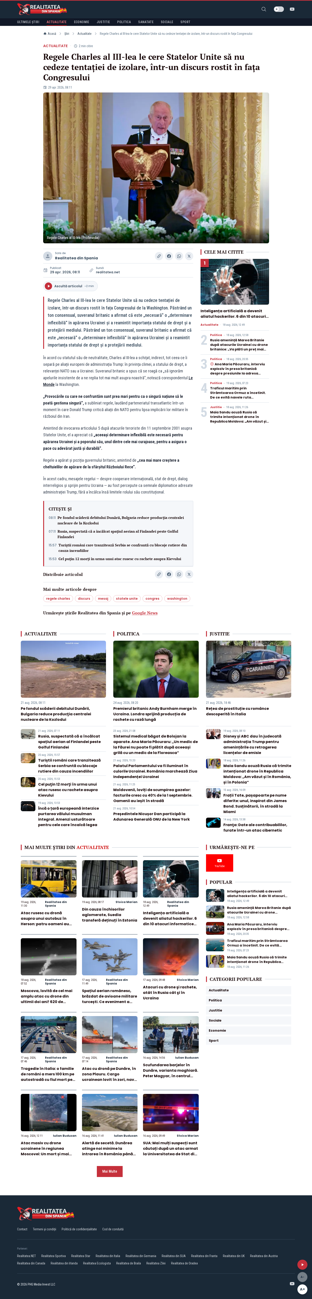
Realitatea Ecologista (97, 1263)
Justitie (216, 407)
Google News (145, 613)
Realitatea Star (80, 1256)
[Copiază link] (159, 256)
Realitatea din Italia (108, 1256)
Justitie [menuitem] (103, 22)
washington (177, 598)
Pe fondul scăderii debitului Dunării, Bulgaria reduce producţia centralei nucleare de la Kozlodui (121, 520)
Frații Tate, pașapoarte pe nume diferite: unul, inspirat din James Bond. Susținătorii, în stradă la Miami (255, 803)
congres (152, 598)
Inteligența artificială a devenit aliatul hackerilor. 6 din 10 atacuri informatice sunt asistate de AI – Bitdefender (233, 319)
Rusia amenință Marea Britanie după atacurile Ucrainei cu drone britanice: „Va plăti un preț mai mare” (239, 347)
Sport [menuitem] (185, 22)
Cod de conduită (113, 1229)
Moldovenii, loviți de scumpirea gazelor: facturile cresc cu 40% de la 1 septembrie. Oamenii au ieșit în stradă (152, 795)
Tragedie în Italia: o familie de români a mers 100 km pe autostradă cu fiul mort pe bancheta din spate (47, 1077)
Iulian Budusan (187, 1058)
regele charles (58, 598)
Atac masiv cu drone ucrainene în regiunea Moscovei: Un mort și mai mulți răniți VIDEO (45, 1151)
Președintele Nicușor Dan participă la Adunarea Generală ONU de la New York (151, 816)
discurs (84, 598)
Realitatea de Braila (128, 1263)
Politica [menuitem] (124, 22)
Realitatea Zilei (156, 1263)
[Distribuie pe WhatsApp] (179, 256)
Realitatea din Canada (31, 1263)
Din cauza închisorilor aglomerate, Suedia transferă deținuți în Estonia (109, 915)
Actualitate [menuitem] (57, 22)
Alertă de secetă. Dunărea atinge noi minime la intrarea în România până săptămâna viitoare (107, 1151)
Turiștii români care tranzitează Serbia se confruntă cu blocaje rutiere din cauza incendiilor (122, 547)
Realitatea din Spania (76, 258)
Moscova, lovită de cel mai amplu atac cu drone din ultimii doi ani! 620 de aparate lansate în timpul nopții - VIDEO (46, 1001)
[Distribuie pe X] (189, 256)
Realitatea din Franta (204, 1256)
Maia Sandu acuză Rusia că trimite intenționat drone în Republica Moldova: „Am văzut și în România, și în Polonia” (238, 419)
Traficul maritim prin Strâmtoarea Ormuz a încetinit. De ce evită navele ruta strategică (238, 395)
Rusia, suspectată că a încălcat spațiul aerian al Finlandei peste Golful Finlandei (118, 534)
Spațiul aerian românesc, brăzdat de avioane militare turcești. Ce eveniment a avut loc (109, 999)
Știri (66, 33)
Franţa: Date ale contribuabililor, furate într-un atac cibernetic (255, 827)
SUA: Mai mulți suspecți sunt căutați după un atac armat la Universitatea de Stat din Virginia (170, 1151)
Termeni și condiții (44, 1229)
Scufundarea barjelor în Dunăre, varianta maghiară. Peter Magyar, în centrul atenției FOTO (170, 1073)
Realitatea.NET (26, 1256)
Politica (216, 335)
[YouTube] (292, 9)
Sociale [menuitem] (167, 22)
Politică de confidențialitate (79, 1229)
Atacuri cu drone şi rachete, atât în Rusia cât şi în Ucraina (170, 992)
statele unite (127, 598)
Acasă (52, 33)
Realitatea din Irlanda (64, 1263)
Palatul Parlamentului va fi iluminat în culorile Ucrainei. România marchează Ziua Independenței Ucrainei (155, 771)
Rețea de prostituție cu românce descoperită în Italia (237, 711)
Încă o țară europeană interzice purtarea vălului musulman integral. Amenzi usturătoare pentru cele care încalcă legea (68, 816)
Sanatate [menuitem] (145, 22)
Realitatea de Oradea (184, 1263)
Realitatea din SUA (174, 1256)
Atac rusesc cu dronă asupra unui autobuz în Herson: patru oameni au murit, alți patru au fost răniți (45, 924)
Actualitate (84, 33)
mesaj (103, 598)
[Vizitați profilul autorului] (47, 256)
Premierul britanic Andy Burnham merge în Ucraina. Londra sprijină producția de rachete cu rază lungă (155, 714)
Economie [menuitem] (81, 22)
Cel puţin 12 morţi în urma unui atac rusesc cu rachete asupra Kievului (119, 558)
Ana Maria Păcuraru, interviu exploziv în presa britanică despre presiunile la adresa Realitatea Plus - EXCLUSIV (237, 371)
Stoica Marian (126, 902)
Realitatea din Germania (141, 1256)
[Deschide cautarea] (263, 9)
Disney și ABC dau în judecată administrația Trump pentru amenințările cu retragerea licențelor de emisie (252, 744)
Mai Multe (109, 1171)
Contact (22, 1229)
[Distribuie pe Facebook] (169, 256)
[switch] (279, 9)
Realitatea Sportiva (53, 1256)
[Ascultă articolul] (302, 1265)
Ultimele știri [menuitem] (28, 22)
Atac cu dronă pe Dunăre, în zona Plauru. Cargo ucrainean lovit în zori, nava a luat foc (109, 1077)
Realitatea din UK (234, 1256)
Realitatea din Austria (264, 1256)
